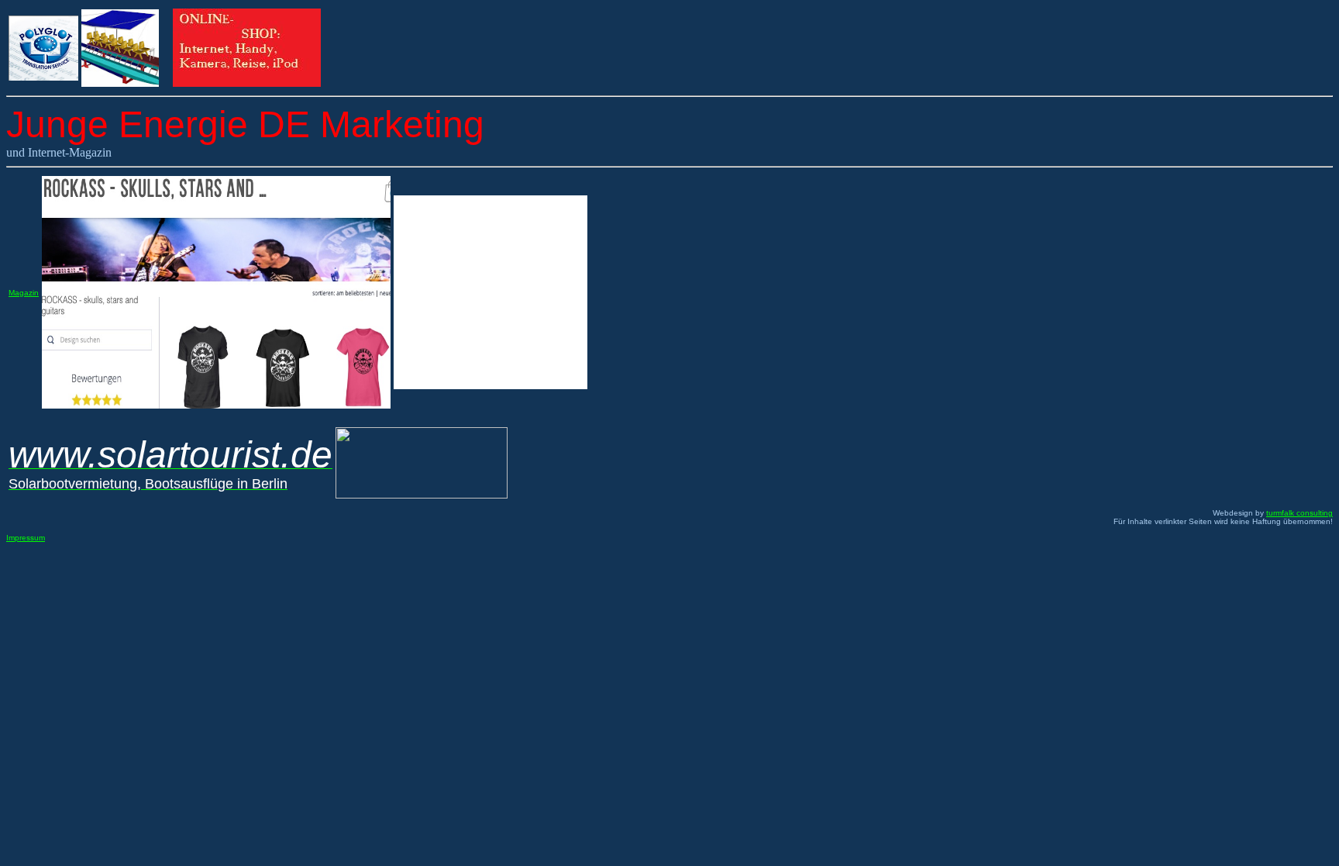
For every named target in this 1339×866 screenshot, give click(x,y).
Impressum (25, 537)
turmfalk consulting (1299, 513)
